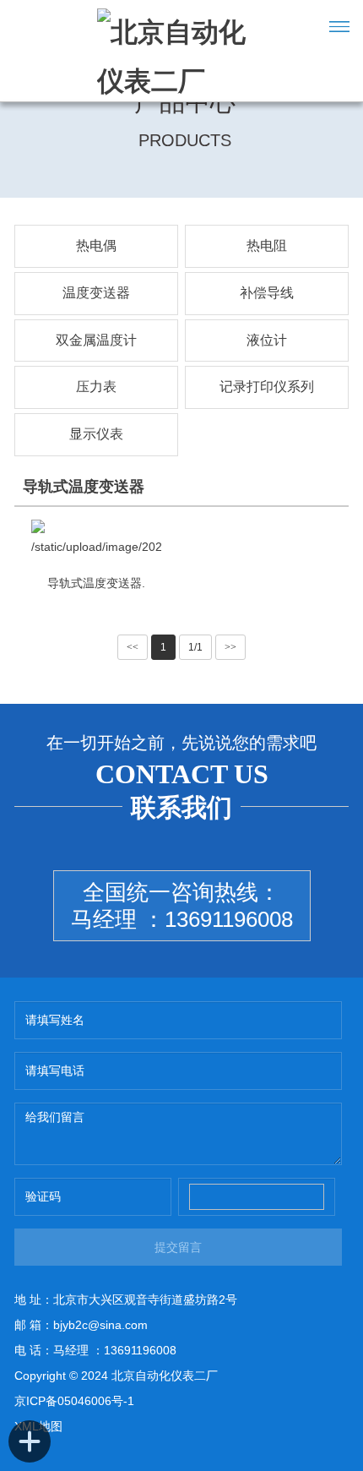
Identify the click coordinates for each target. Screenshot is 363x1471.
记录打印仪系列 (266, 386)
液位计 (267, 340)
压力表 (96, 386)
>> (230, 647)
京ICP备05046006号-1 (74, 1401)
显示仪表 (96, 434)
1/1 (195, 647)
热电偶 (96, 245)
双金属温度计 (96, 340)
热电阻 (267, 245)
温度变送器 (96, 293)
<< (132, 647)
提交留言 (178, 1247)
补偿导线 (267, 293)
